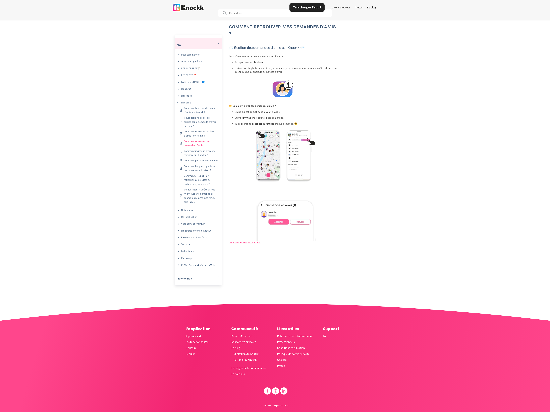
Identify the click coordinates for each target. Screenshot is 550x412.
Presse (359, 7)
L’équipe (190, 354)
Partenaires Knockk (245, 359)
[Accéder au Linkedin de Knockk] (283, 391)
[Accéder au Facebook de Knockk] (267, 391)
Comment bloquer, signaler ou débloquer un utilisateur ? (200, 168)
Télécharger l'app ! (307, 7)
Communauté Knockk (246, 353)
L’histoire (191, 348)
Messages (186, 95)
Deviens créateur (340, 7)
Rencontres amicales (243, 342)
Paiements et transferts (194, 237)
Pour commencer (190, 54)
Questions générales (192, 61)
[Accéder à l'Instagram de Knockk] (275, 391)
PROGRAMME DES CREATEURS (198, 264)
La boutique (187, 251)
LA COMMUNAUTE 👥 (193, 82)
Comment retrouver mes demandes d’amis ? (197, 143)
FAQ (325, 336)
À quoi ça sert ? (194, 336)
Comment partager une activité (201, 160)
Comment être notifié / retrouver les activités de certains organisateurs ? (197, 180)
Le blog (371, 7)
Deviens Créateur (241, 336)
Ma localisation (189, 217)
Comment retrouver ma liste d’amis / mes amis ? (199, 133)
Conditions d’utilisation (291, 348)
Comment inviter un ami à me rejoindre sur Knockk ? (200, 153)
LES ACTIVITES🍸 (190, 68)
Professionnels (286, 342)
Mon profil (186, 88)
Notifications (188, 210)
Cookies (281, 359)
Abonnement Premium (193, 223)
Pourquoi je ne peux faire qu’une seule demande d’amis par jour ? (200, 122)
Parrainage (187, 258)
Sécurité (185, 244)
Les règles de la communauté (248, 368)
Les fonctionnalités (196, 342)
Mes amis (186, 102)
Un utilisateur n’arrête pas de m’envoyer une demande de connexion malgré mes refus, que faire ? (199, 195)
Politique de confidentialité (293, 354)
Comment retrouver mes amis (245, 242)
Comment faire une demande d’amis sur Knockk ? (199, 110)
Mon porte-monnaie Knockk (196, 230)
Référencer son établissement (295, 336)
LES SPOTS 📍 (189, 75)
